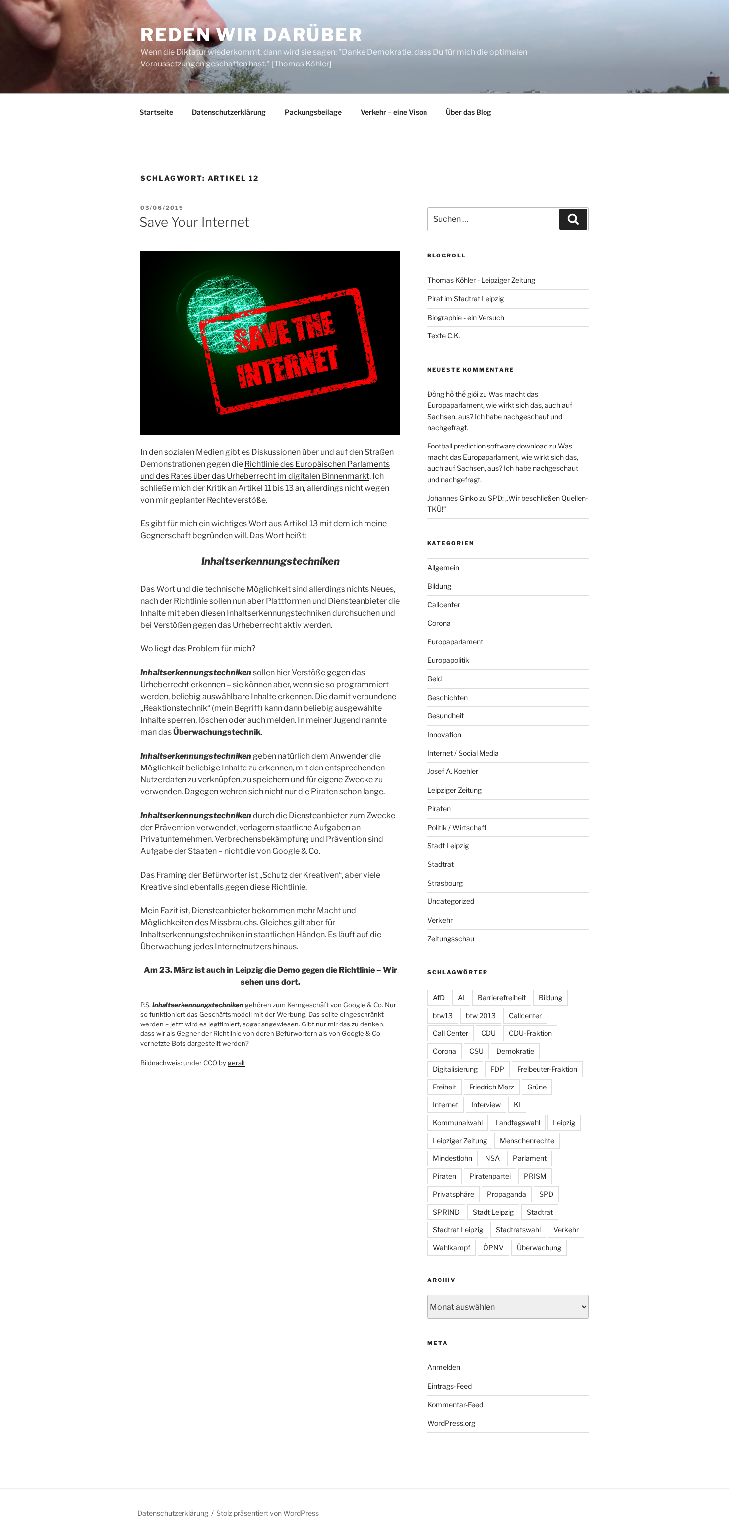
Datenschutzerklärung (229, 112)
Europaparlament (455, 642)
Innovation (444, 734)
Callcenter (443, 604)
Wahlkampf (451, 1247)
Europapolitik (448, 660)
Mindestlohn (452, 1158)
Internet (445, 1104)
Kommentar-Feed (455, 1404)
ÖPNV (493, 1247)
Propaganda (506, 1194)
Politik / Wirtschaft (456, 827)
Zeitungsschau (450, 938)
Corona (439, 623)
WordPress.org (451, 1423)
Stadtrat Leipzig (458, 1229)
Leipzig (564, 1122)
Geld (434, 678)
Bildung (439, 586)
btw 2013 (481, 1015)
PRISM (535, 1176)
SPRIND (446, 1212)
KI (517, 1104)
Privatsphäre (453, 1194)
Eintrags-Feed (449, 1386)
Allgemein (443, 567)
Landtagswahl (517, 1122)
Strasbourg (445, 883)
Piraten (439, 808)
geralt (236, 1063)
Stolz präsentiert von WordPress (267, 1513)
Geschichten (447, 697)
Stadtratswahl (518, 1229)
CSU (476, 1051)
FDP (497, 1069)
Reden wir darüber (251, 35)
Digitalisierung (455, 1069)
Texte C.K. (443, 335)
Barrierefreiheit (502, 997)
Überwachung (539, 1247)
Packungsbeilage (313, 112)
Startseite (156, 112)
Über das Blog (468, 112)
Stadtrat (440, 864)
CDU (488, 1033)
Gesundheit (445, 715)
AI (461, 997)
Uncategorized (450, 901)
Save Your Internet (194, 222)
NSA (492, 1158)
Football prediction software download (487, 446)
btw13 (443, 1015)
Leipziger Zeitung (454, 790)
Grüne (537, 1087)
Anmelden (443, 1367)
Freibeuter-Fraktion (547, 1069)
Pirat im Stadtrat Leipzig (465, 298)
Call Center (450, 1033)
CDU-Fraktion (530, 1033)
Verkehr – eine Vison (394, 112)
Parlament (530, 1158)
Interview (486, 1104)
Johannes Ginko (452, 498)
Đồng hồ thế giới (452, 394)
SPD (546, 1194)
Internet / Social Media (463, 753)
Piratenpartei (490, 1176)
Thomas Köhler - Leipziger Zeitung (481, 280)
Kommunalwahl (458, 1122)
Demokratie (515, 1051)
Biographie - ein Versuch (465, 317)
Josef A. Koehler (452, 771)
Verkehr (440, 920)
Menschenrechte (527, 1140)
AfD (439, 997)
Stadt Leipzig (448, 845)
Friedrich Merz (491, 1087)
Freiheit (444, 1087)
